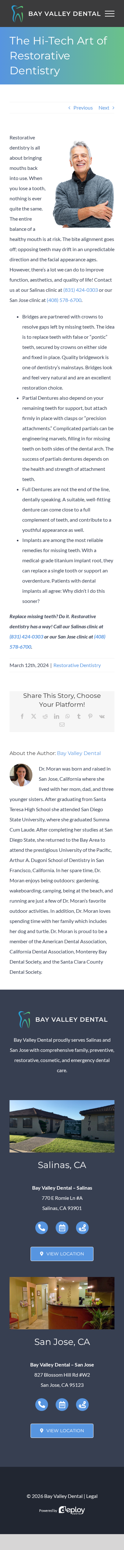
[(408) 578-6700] (41, 1404)
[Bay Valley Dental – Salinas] (62, 1102)
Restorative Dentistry (77, 665)
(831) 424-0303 (80, 290)
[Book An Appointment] (62, 1227)
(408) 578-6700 (64, 300)
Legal (92, 1496)
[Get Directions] (82, 1227)
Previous (83, 107)
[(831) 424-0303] (41, 1227)
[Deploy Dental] (72, 1510)
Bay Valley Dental (79, 753)
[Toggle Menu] (110, 14)
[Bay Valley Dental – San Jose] (62, 1279)
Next (104, 107)
